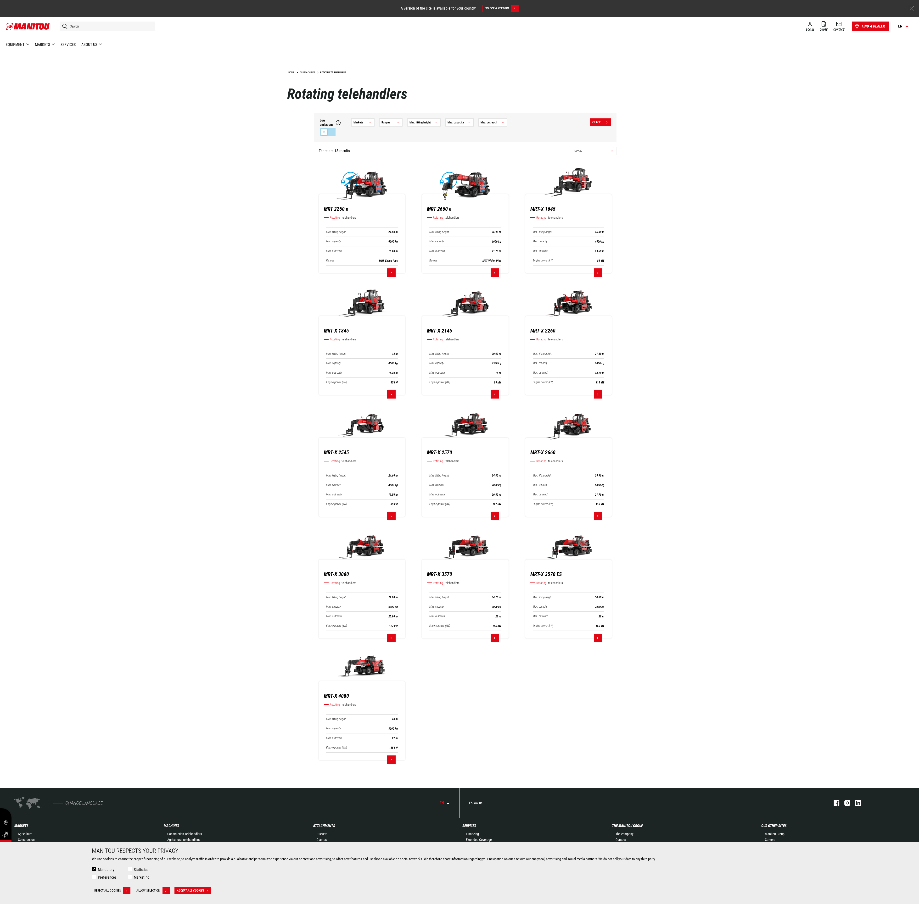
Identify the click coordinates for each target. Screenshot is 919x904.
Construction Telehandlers (184, 834)
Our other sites (774, 826)
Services (469, 826)
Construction (26, 840)
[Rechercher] (64, 26)
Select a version (497, 8)
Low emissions (328, 132)
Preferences (107, 877)
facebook (834, 803)
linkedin (855, 803)
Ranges (330, 260)
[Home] (28, 26)
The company (624, 834)
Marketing (141, 877)
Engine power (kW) (543, 260)
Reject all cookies (107, 890)
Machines (171, 826)
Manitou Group (775, 834)
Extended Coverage (479, 840)
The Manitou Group (627, 826)
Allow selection (148, 890)
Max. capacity (333, 241)
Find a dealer (873, 26)
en (442, 803)
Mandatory (106, 869)
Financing (472, 834)
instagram (845, 803)
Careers (770, 840)
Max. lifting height (336, 232)
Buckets (322, 834)
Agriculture (25, 834)
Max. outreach (334, 251)
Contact (621, 840)
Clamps (322, 840)
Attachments (324, 826)
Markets (21, 826)
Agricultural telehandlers (183, 840)
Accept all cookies (190, 890)
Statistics (141, 869)
